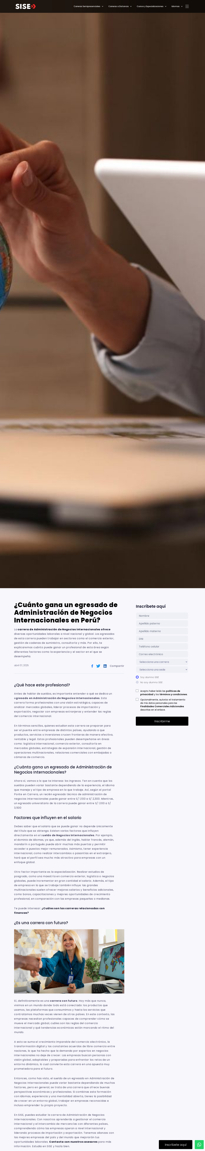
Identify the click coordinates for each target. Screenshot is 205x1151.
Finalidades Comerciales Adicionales (162, 706)
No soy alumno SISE (151, 682)
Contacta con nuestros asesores (73, 1142)
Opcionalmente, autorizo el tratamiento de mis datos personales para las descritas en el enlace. (162, 704)
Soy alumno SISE (149, 677)
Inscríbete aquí (176, 1145)
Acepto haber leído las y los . (164, 692)
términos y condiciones (173, 694)
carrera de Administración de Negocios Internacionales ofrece (64, 629)
